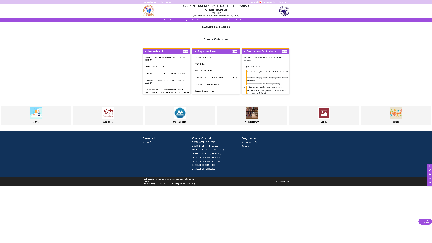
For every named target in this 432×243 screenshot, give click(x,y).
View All (185, 51)
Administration (175, 20)
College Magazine (269, 2)
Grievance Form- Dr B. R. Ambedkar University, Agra (216, 77)
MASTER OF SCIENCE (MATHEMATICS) (208, 149)
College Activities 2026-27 (155, 66)
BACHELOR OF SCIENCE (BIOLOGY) (206, 161)
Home (155, 20)
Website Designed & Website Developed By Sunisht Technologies (170, 183)
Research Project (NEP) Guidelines (209, 71)
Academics (253, 20)
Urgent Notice (254, 2)
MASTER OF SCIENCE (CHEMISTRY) (206, 153)
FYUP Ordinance (201, 64)
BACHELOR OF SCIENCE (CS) (204, 169)
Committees (210, 20)
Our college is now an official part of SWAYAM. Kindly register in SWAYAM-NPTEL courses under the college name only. (167, 92)
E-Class (221, 20)
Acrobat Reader (149, 142)
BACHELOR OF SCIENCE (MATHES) (206, 157)
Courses (200, 20)
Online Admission (282, 2)
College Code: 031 (165, 2)
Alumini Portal (233, 20)
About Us (163, 20)
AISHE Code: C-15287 (150, 2)
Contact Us (275, 20)
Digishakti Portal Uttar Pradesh (208, 84)
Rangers (245, 146)
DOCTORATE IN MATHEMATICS (205, 146)
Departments (189, 20)
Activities (264, 20)
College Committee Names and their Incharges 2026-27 (165, 58)
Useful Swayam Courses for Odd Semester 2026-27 (166, 73)
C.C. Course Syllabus (203, 57)
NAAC (242, 20)
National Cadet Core (250, 142)
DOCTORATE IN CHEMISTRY (203, 142)
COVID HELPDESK (425, 222)
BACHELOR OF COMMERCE (203, 165)
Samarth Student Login (204, 91)
